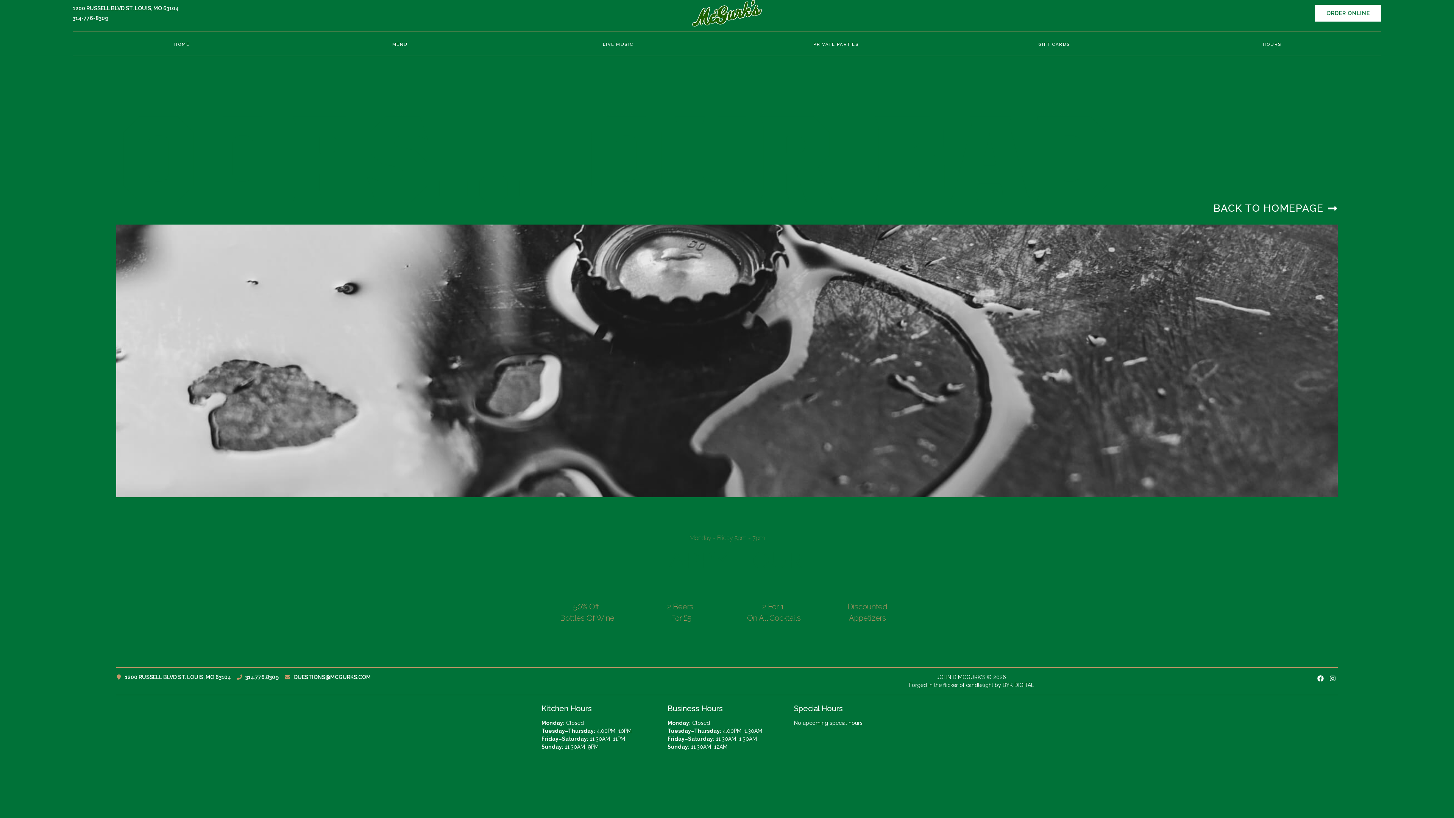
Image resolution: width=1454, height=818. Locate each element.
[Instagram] (1333, 678)
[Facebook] (1320, 678)
